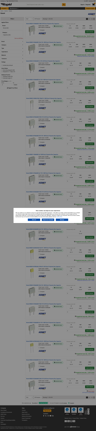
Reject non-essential (48, 219)
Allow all (34, 219)
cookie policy (59, 216)
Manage (62, 219)
